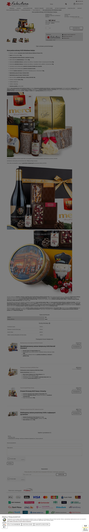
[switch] (4, 527)
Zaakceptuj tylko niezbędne (11, 524)
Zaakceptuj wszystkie (42, 524)
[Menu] (6, 518)
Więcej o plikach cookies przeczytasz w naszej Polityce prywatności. (16, 521)
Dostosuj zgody (28, 524)
